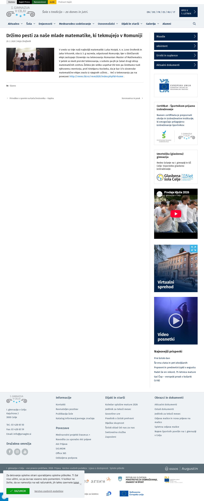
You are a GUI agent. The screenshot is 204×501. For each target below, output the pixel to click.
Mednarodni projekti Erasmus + (73, 434)
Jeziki (52, 2)
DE (153, 12)
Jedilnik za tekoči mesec (118, 409)
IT (174, 12)
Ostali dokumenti (164, 409)
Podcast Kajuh (65, 2)
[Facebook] (9, 451)
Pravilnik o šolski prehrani (119, 418)
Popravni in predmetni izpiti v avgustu (175, 367)
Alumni (167, 23)
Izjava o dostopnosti (98, 468)
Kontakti (60, 404)
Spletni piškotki (117, 468)
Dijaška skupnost (114, 423)
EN (148, 12)
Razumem (20, 491)
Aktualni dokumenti (168, 65)
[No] (80, 484)
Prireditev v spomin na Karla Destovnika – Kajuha (32, 98)
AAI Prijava (61, 444)
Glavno (13, 86)
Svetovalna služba (115, 432)
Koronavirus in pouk (131, 98)
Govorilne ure (112, 413)
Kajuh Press (24, 2)
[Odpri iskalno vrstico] (194, 24)
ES (164, 12)
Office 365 (61, 453)
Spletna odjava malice (167, 426)
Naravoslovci (40, 2)
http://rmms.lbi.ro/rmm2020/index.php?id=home (96, 76)
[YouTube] (25, 451)
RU (169, 12)
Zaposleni (110, 436)
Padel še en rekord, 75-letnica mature (175, 372)
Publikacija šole (64, 413)
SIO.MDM (60, 448)
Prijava (57, 468)
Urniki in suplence (167, 55)
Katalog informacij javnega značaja (75, 418)
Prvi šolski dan (162, 358)
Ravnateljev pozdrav (67, 409)
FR (158, 12)
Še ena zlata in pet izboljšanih (171, 362)
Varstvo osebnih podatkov (74, 468)
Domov (11, 2)
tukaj (76, 482)
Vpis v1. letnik (186, 12)
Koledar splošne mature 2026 (121, 404)
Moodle (161, 36)
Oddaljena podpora (66, 457)
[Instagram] (17, 451)
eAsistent (162, 46)
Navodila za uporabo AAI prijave (73, 439)
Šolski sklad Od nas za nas (120, 427)
